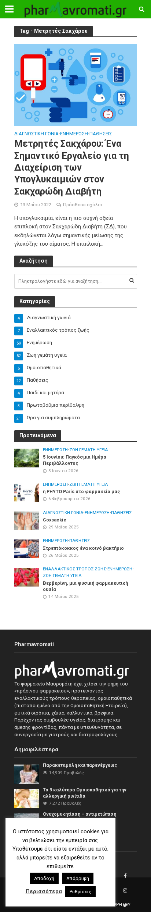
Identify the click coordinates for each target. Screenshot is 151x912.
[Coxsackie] (27, 520)
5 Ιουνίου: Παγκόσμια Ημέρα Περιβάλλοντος (74, 460)
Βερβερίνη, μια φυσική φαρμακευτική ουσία (85, 586)
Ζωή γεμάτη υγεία (88, 449)
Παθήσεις (100, 134)
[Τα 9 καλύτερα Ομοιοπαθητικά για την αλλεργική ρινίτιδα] (27, 798)
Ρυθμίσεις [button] (80, 891)
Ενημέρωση (74, 134)
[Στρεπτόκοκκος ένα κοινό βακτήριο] (27, 548)
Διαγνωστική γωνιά (36, 134)
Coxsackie (54, 520)
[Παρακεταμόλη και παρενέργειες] (27, 774)
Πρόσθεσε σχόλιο (82, 204)
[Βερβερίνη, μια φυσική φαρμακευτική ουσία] (27, 577)
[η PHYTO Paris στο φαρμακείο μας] (27, 492)
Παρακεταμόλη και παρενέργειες (80, 765)
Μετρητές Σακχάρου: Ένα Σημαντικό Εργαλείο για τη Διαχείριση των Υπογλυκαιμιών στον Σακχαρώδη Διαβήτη (71, 167)
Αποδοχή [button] (44, 878)
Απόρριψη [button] (77, 878)
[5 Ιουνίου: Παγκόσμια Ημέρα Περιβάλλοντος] (27, 457)
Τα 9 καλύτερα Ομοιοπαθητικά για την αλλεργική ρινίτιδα (84, 793)
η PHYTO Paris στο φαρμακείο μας (81, 491)
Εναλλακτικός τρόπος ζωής (74, 568)
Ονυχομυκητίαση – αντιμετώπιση (79, 814)
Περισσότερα (44, 891)
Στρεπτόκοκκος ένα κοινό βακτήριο (83, 548)
